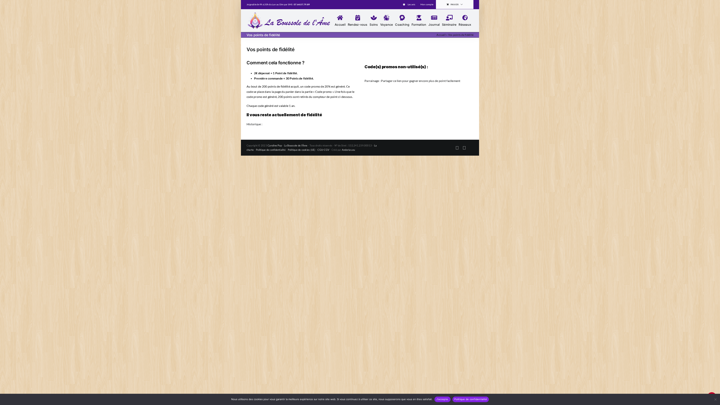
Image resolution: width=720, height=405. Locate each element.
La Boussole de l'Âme (296, 145)
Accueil (441, 34)
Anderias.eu (348, 149)
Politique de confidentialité (271, 149)
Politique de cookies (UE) (301, 149)
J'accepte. (442, 399)
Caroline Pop (275, 145)
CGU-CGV (323, 149)
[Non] (715, 399)
